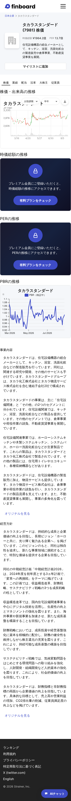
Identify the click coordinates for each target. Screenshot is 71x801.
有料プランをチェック (35, 200)
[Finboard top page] (20, 6)
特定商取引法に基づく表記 (22, 766)
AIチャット (57, 794)
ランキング (11, 748)
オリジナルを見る (17, 513)
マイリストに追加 (35, 66)
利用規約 (9, 754)
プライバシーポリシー (19, 760)
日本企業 (9, 15)
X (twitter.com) (14, 773)
